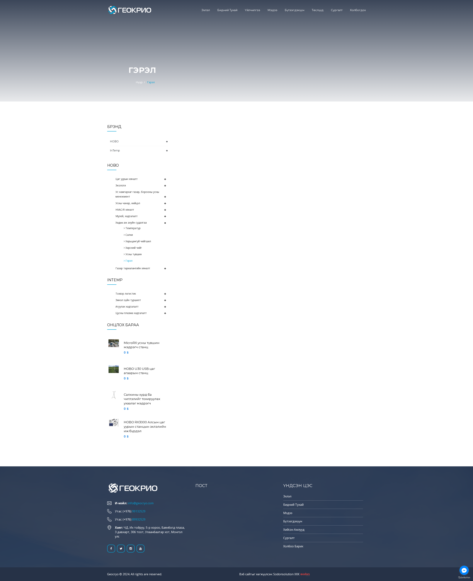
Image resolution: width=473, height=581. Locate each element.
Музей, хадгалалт (126, 216)
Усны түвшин (133, 254)
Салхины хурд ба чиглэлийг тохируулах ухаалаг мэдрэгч (142, 399)
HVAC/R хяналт (124, 209)
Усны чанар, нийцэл (127, 203)
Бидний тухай (227, 10)
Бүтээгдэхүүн (294, 10)
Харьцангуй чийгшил (138, 241)
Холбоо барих (293, 546)
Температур (133, 228)
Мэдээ (272, 10)
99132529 (138, 511)
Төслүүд (318, 10)
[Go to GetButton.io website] (464, 577)
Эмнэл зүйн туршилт (128, 300)
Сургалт (337, 10)
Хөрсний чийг (133, 247)
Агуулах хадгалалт (127, 306)
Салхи (129, 235)
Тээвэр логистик (125, 293)
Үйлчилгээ (252, 10)
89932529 (138, 519)
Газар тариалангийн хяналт (132, 268)
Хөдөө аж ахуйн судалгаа (131, 222)
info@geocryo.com (141, 503)
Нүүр (139, 82)
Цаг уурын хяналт (126, 179)
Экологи (120, 185)
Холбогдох (358, 10)
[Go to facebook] (464, 570)
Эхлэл (205, 10)
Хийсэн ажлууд (293, 530)
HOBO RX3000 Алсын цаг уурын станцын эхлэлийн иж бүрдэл (145, 426)
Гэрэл (128, 260)
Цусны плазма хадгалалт (131, 313)
